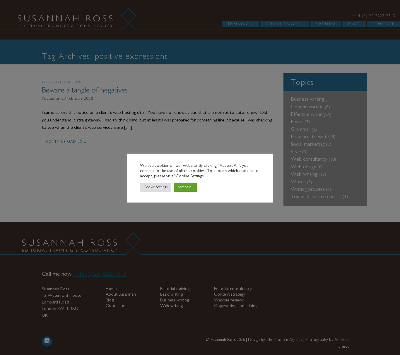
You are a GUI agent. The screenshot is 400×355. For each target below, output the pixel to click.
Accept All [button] (185, 187)
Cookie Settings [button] (155, 187)
